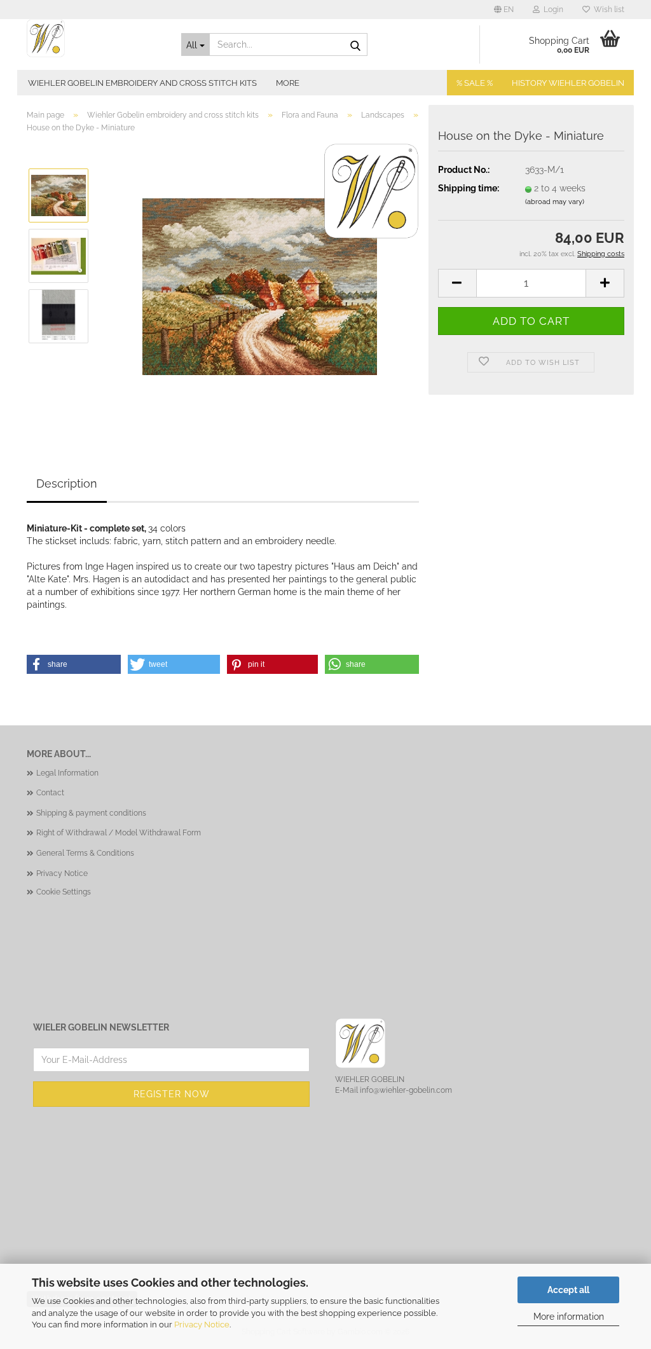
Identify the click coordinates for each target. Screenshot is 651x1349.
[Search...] (355, 45)
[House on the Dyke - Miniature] (259, 285)
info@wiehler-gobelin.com (406, 1090)
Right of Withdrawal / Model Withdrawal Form (118, 832)
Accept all (568, 1290)
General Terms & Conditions (85, 853)
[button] (503, 9)
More (287, 83)
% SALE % (474, 83)
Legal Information (67, 773)
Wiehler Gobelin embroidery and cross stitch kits (142, 83)
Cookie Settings (63, 891)
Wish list (607, 9)
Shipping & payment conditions (91, 813)
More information (568, 1316)
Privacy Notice (202, 1324)
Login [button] (551, 9)
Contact (50, 792)
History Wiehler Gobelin (568, 83)
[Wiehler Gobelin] (94, 38)
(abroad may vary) (554, 202)
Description (66, 483)
